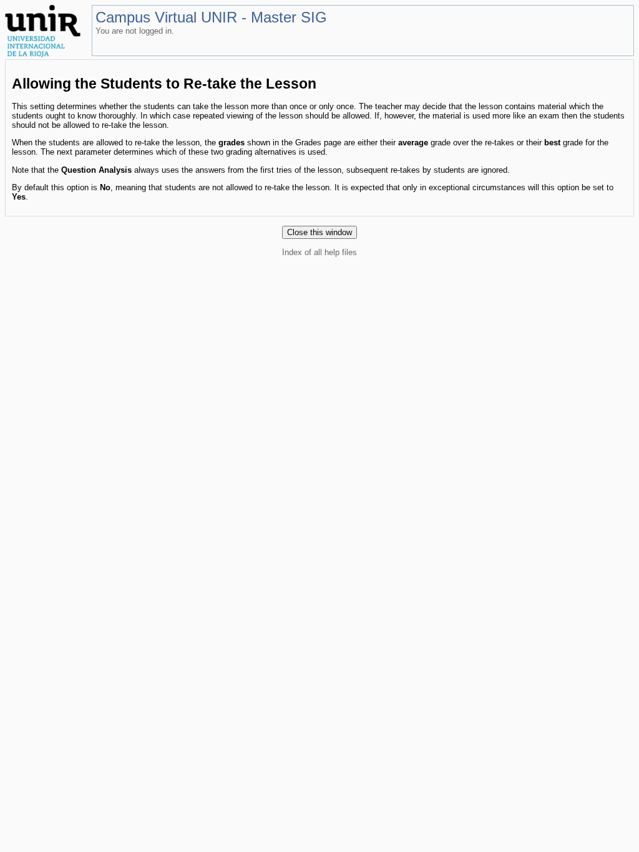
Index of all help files (319, 252)
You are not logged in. (134, 31)
